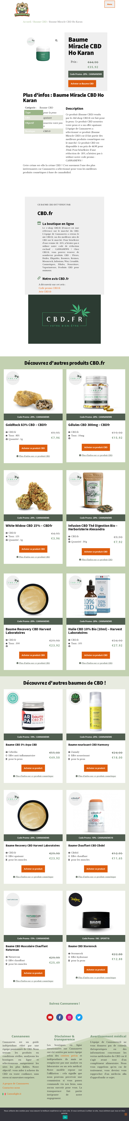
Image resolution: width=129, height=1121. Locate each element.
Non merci (65, 577)
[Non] (126, 1114)
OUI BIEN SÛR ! (64, 570)
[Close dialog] (89, 540)
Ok (65, 1117)
